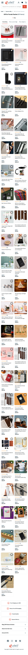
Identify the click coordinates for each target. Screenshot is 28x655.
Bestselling (4, 21)
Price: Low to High (13, 21)
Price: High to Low (23, 21)
